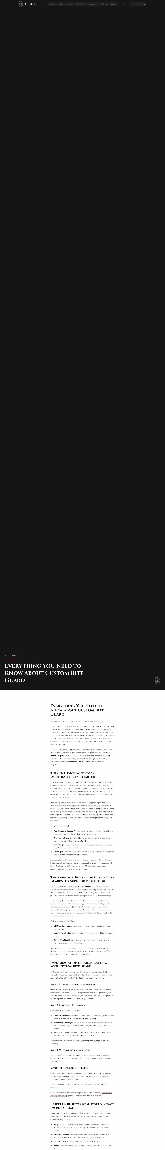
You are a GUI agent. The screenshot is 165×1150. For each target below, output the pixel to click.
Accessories (104, 4)
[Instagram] (138, 4)
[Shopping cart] (125, 4)
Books (113, 4)
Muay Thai (79, 4)
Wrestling (91, 4)
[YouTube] (131, 4)
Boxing (69, 4)
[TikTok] (134, 4)
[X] (144, 4)
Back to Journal (13, 655)
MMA (60, 4)
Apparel (52, 4)
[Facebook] (141, 4)
